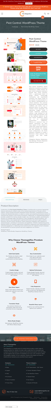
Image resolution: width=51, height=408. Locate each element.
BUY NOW (38, 49)
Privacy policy (44, 397)
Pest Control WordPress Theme (30, 27)
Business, (38, 139)
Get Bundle (29, 3)
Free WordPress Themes (33, 373)
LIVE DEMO (38, 53)
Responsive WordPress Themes (23, 231)
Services (41, 142)
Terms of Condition (10, 379)
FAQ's (7, 373)
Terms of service (33, 398)
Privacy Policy (9, 383)
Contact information (43, 398)
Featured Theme (31, 376)
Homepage (15, 27)
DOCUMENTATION (38, 57)
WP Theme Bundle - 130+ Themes (35, 367)
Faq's (40, 200)
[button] (2, 13)
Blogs (7, 367)
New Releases (30, 379)
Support (8, 370)
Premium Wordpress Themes (34, 370)
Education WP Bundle (32, 383)
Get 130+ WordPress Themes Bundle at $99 (38, 62)
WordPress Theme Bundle (8, 231)
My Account (9, 376)
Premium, (39, 140)
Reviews (26, 200)
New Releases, (32, 140)
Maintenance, (44, 139)
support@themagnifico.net (42, 391)
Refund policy (37, 397)
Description (10, 200)
